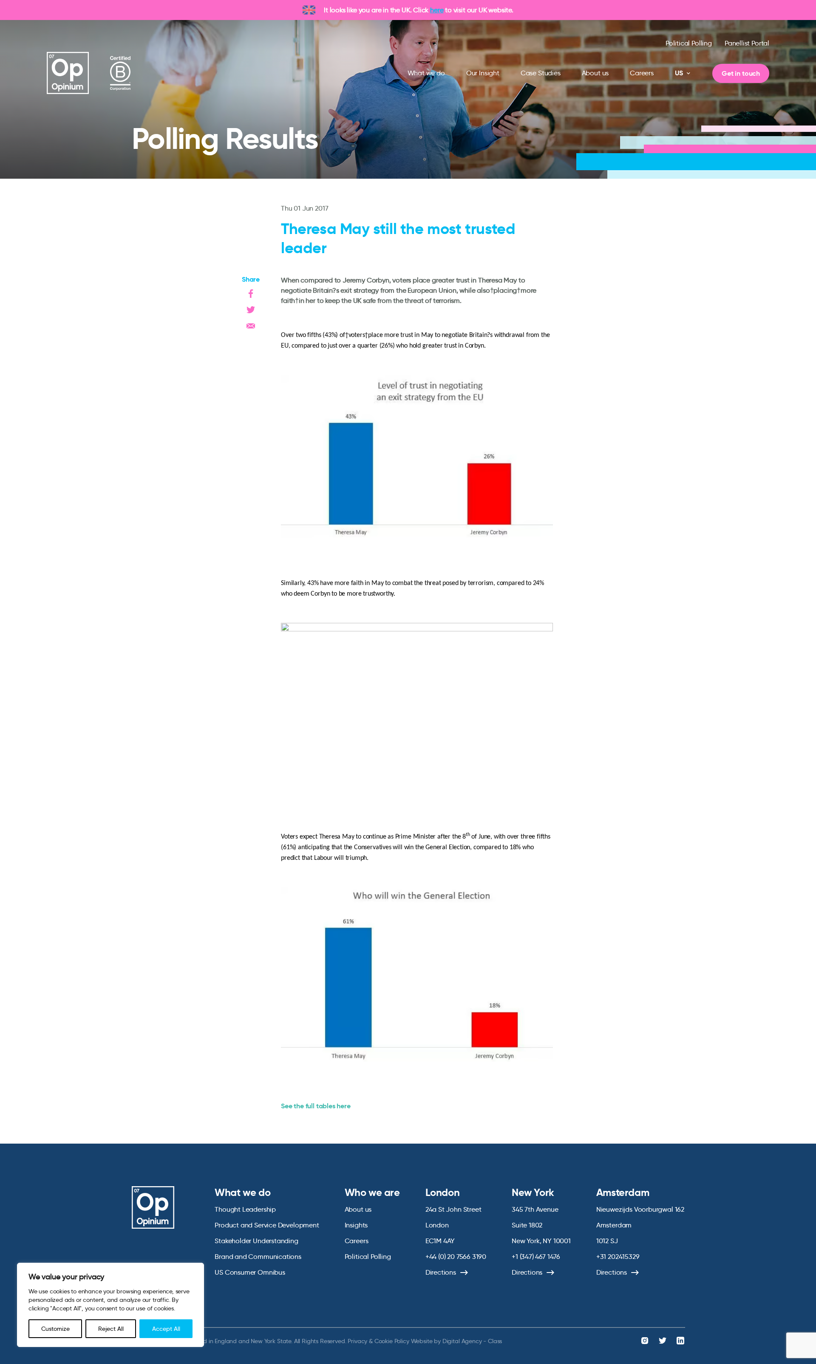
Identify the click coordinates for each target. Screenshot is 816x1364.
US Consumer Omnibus (250, 1272)
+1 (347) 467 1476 (536, 1257)
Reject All (111, 1329)
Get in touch (741, 73)
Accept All (166, 1329)
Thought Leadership (245, 1209)
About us (595, 73)
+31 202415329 (618, 1257)
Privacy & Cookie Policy (378, 1341)
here (436, 10)
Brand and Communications (258, 1257)
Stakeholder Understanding (256, 1241)
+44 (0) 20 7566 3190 (455, 1257)
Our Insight (482, 73)
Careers (642, 73)
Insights (356, 1225)
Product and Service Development (267, 1225)
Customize (55, 1329)
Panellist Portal (747, 43)
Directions (440, 1272)
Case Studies (541, 73)
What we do (426, 73)
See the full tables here (316, 1105)
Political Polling (689, 43)
